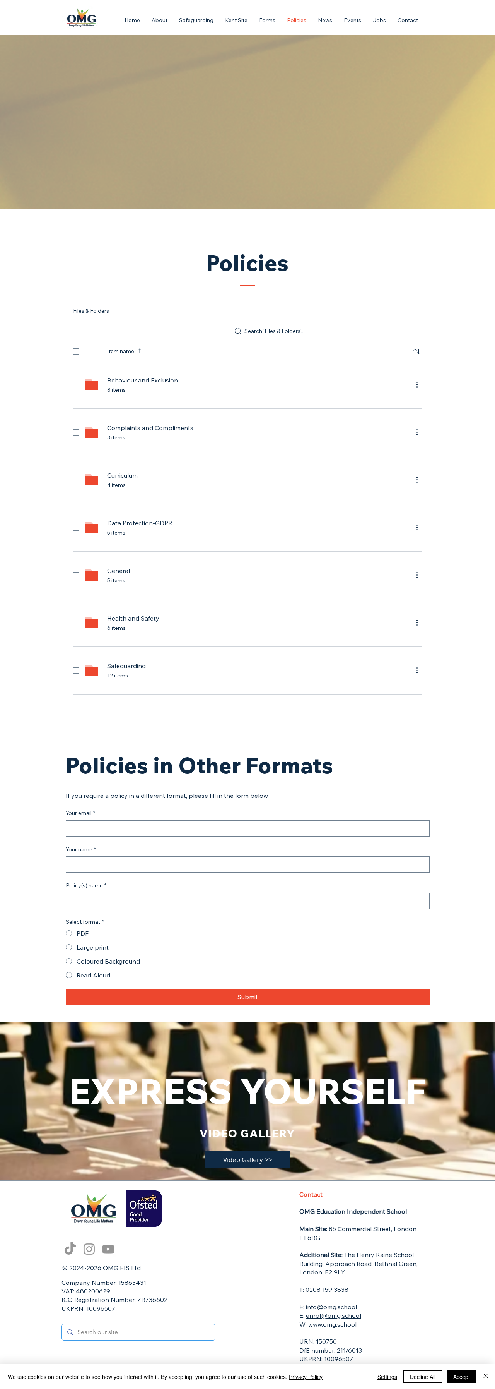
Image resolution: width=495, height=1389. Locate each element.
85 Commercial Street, (346, 1229)
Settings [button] (387, 1376)
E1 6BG (310, 1238)
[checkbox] (76, 351)
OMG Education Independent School (353, 1211)
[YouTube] (108, 1249)
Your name (81, 849)
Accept (461, 1376)
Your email (80, 812)
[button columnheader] (417, 351)
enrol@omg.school (333, 1315)
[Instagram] (89, 1249)
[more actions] (417, 384)
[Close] (485, 1376)
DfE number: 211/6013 (330, 1350)
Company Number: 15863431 (103, 1282)
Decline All (422, 1376)
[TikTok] (70, 1249)
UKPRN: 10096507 (88, 1308)
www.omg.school (332, 1324)
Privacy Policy (306, 1376)
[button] (267, 20)
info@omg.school (331, 1307)
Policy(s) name (86, 885)
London (405, 1229)
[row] (247, 350)
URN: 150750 (318, 1341)
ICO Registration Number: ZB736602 (114, 1299)
